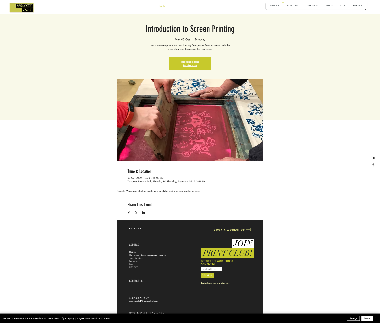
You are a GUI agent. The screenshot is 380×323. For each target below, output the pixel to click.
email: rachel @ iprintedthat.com (143, 300)
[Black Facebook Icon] (373, 165)
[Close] (376, 318)
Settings (353, 318)
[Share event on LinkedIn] (143, 212)
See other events (190, 65)
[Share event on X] (136, 212)
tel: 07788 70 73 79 (139, 298)
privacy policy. (225, 283)
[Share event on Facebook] (129, 212)
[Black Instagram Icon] (373, 158)
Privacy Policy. (158, 313)
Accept (367, 318)
